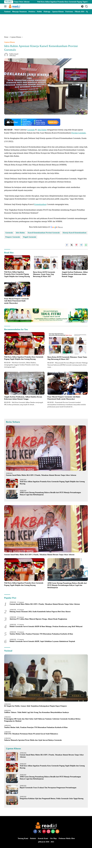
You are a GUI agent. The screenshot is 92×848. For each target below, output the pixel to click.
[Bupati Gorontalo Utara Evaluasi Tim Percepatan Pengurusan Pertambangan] (12, 789)
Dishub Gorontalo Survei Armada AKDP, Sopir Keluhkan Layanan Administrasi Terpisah (42, 641)
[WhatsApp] (53, 831)
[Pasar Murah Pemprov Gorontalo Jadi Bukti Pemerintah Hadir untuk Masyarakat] (17, 289)
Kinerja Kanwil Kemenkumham (74, 233)
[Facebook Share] (67, 245)
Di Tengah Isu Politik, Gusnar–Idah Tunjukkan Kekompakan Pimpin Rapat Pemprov (35, 706)
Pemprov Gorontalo (12, 237)
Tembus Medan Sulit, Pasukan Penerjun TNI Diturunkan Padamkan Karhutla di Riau (41, 634)
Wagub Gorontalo (29, 237)
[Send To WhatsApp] (86, 245)
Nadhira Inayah (13, 54)
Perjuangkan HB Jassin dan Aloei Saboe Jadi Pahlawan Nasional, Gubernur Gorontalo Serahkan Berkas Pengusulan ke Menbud (42, 720)
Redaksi (33, 838)
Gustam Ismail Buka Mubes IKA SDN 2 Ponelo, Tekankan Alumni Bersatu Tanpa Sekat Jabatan (41, 475)
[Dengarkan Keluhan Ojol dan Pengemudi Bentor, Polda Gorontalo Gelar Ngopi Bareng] (12, 800)
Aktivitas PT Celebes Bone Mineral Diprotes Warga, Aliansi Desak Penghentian (38, 619)
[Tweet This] (71, 245)
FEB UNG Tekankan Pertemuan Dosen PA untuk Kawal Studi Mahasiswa (31, 734)
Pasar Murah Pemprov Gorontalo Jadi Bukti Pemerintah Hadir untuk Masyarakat (16, 301)
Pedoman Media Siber (67, 838)
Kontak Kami (43, 838)
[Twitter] (40, 831)
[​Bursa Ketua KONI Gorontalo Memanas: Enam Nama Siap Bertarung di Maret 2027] (46, 262)
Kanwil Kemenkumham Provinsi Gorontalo (44, 233)
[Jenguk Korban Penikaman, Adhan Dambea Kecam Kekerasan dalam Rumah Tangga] (75, 262)
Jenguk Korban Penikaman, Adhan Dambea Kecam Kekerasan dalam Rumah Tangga (75, 274)
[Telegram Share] (81, 245)
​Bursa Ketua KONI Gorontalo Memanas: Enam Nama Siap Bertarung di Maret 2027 (44, 274)
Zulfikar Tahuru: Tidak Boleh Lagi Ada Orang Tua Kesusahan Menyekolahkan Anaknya (37, 712)
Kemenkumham (40, 204)
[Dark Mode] (82, 6)
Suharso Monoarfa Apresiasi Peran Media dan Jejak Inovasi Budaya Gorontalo (33, 740)
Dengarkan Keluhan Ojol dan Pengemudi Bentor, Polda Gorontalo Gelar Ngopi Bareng (51, 798)
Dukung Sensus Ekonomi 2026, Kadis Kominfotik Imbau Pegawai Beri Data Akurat (40, 611)
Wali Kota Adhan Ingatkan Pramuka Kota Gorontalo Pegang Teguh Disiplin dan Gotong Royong (45, 2)
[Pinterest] (44, 831)
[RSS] (57, 831)
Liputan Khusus (9, 42)
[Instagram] (48, 831)
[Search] (86, 6)
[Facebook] (35, 831)
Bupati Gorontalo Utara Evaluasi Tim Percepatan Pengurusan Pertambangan (48, 788)
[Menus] (5, 6)
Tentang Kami (23, 838)
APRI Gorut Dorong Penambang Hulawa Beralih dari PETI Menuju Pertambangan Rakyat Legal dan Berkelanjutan (50, 494)
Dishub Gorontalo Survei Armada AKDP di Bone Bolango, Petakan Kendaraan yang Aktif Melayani (46, 626)
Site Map (53, 838)
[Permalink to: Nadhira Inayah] (6, 55)
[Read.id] (14, 6)
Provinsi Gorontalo (78, 133)
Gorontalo (31, 130)
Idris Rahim (42, 130)
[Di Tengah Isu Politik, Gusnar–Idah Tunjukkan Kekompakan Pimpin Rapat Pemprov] (46, 678)
